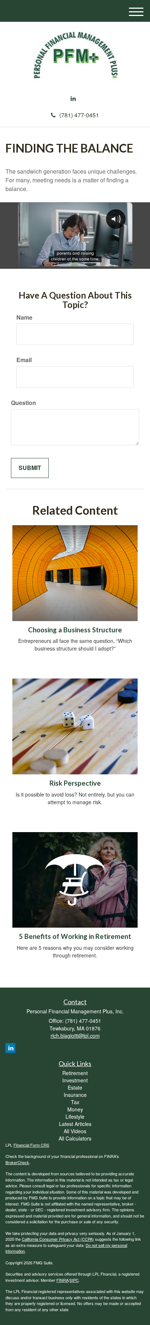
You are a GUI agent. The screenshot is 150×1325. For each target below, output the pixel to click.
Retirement (75, 1073)
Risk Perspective (75, 783)
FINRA (62, 1280)
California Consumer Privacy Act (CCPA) (58, 1239)
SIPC (74, 1280)
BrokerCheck (17, 1162)
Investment (75, 1080)
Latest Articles (75, 1123)
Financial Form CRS (31, 1145)
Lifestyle (75, 1116)
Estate (75, 1087)
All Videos (75, 1131)
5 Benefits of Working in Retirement (75, 936)
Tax (75, 1102)
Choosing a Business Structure (75, 630)
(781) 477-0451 (79, 115)
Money (75, 1109)
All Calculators (75, 1138)
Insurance (75, 1094)
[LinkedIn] (73, 98)
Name (24, 317)
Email (24, 360)
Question (23, 403)
